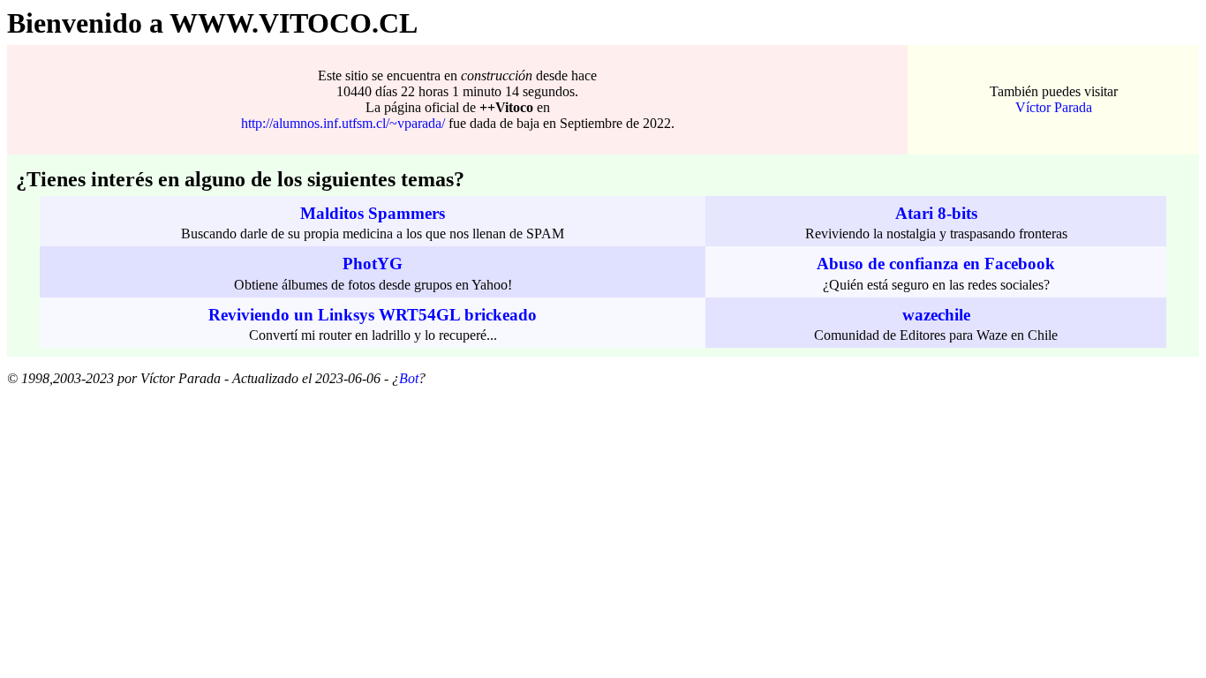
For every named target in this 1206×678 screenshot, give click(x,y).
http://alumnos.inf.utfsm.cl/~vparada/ (343, 123)
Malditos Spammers (372, 213)
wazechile (936, 314)
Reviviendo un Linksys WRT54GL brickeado (372, 314)
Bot (408, 378)
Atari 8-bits (936, 213)
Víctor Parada (1053, 107)
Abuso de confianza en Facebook (936, 263)
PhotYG (373, 263)
